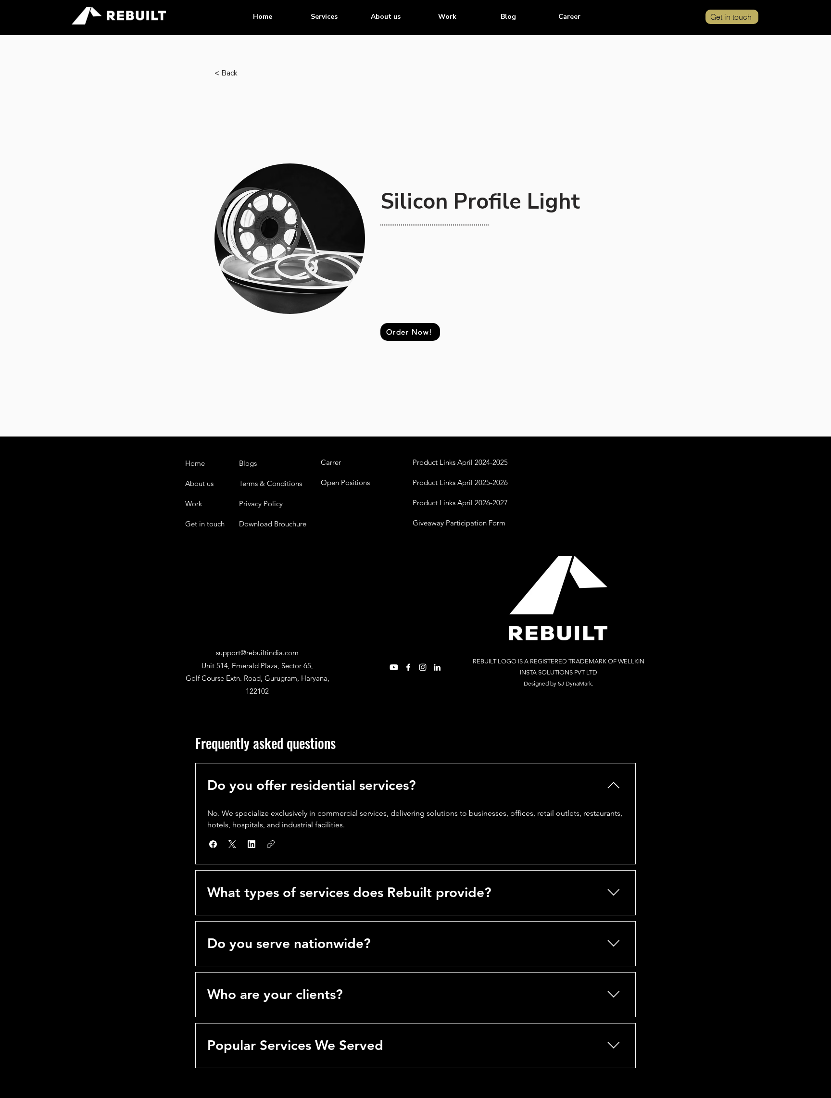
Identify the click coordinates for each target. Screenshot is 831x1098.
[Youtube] (394, 667)
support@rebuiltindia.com (257, 652)
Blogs (248, 463)
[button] (324, 17)
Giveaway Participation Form (459, 522)
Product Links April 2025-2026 (460, 482)
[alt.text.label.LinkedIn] (437, 667)
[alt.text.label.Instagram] (423, 667)
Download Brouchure (272, 523)
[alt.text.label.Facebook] (408, 667)
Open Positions (345, 482)
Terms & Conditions (270, 483)
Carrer (331, 462)
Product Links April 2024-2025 (460, 462)
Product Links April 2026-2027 (460, 502)
